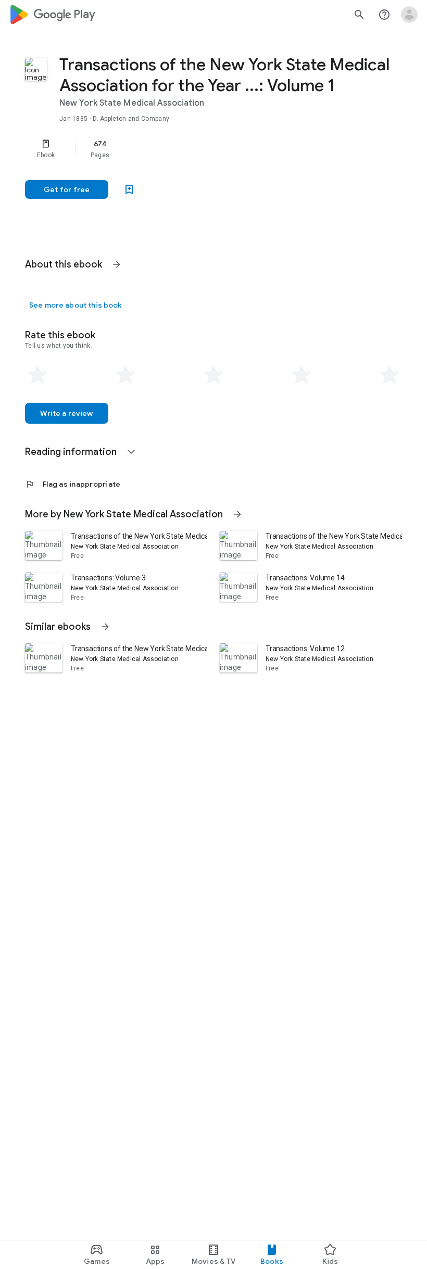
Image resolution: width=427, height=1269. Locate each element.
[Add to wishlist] (129, 189)
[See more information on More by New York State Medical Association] (237, 514)
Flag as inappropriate (72, 484)
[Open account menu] (409, 14)
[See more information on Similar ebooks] (105, 626)
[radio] (37, 374)
